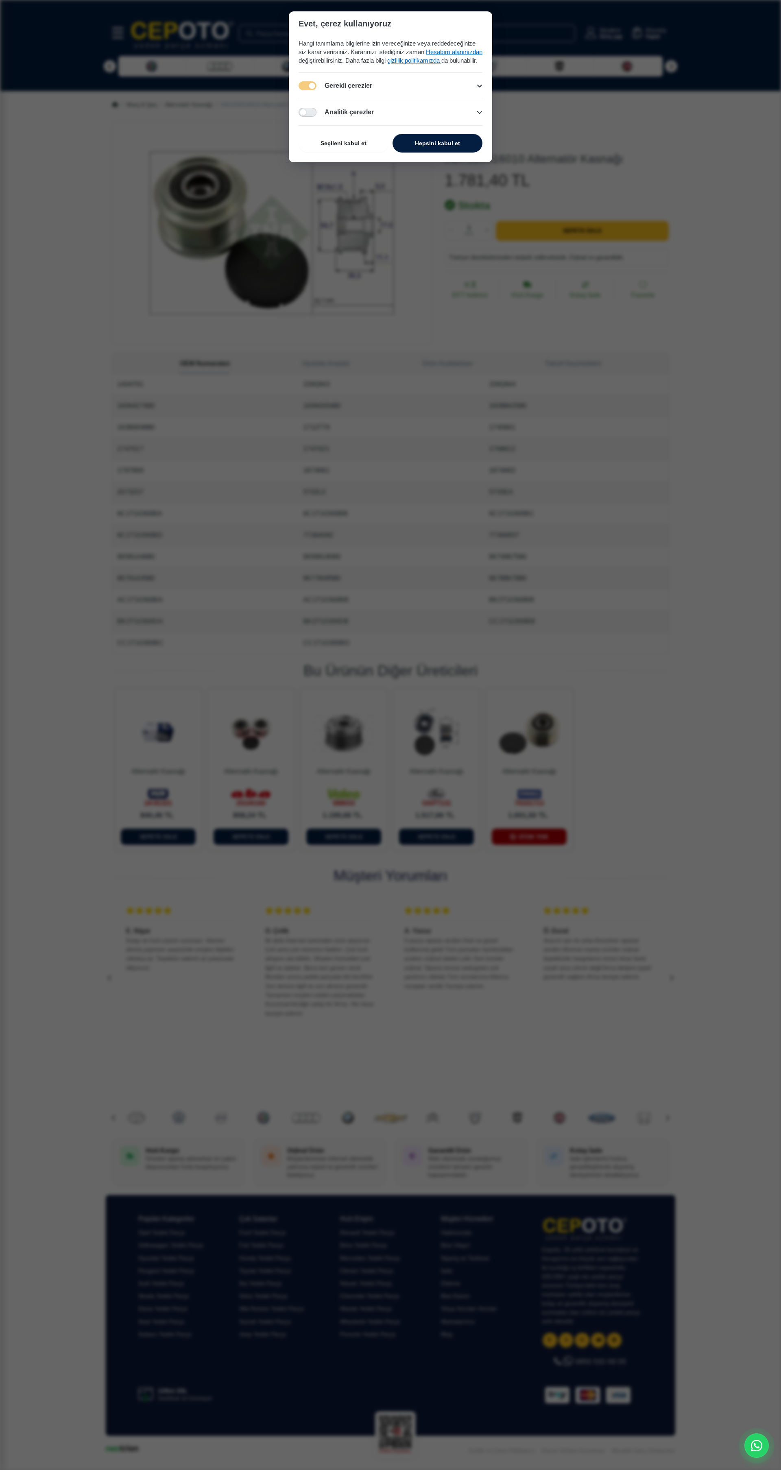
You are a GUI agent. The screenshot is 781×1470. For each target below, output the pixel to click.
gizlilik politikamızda (414, 60)
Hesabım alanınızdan (454, 51)
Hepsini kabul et (437, 143)
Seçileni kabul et (344, 143)
